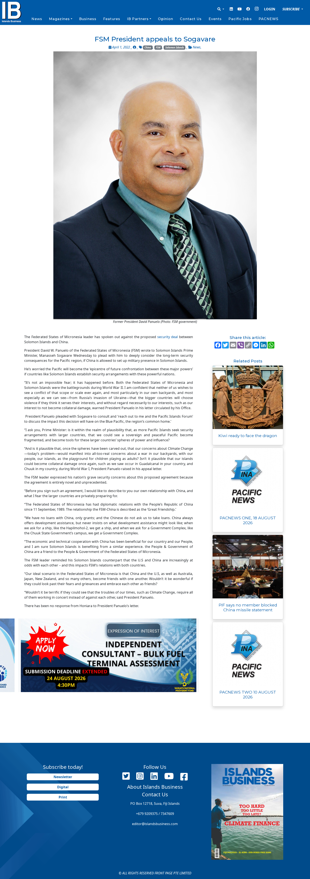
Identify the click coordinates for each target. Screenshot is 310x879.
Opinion (165, 19)
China (147, 47)
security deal (167, 337)
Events (215, 19)
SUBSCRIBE (291, 9)
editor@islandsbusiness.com (155, 823)
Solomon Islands (174, 47)
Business (87, 19)
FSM (158, 47)
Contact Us (191, 19)
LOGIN (269, 9)
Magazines (59, 19)
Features (111, 19)
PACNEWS (269, 19)
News (36, 19)
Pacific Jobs (240, 19)
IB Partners (138, 19)
